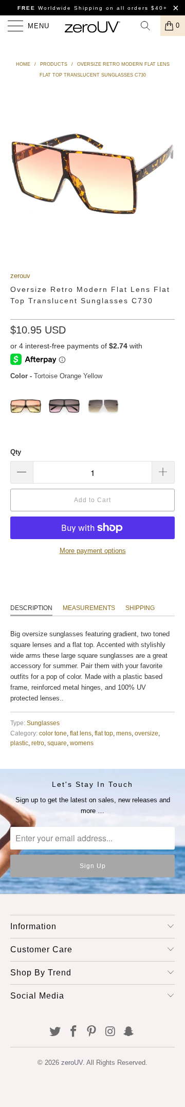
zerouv (20, 276)
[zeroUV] (92, 25)
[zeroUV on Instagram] (110, 1032)
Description (31, 608)
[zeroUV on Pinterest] (92, 1032)
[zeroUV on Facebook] (73, 1032)
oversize (146, 733)
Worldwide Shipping (60, 8)
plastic (19, 743)
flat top (104, 733)
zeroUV (72, 1062)
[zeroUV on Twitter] (55, 1032)
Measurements (89, 608)
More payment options (93, 551)
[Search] (149, 25)
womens (82, 743)
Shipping (140, 608)
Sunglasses (43, 722)
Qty (15, 452)
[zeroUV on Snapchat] (129, 1032)
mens (124, 733)
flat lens (80, 733)
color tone (53, 733)
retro (37, 743)
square (57, 743)
